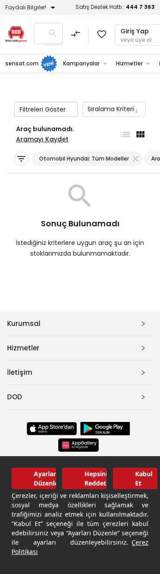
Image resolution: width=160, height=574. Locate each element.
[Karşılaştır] (75, 35)
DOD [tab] (14, 396)
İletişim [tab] (19, 372)
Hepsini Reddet (95, 478)
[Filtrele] (21, 159)
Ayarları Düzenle (45, 478)
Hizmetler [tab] (23, 348)
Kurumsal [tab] (23, 323)
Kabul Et (143, 478)
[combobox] (114, 109)
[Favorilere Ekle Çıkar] (102, 34)
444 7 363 (140, 7)
